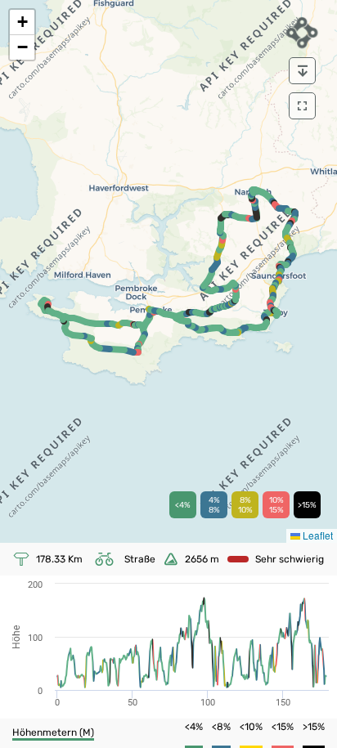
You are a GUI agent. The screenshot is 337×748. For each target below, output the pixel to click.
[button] (22, 22)
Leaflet (316, 535)
